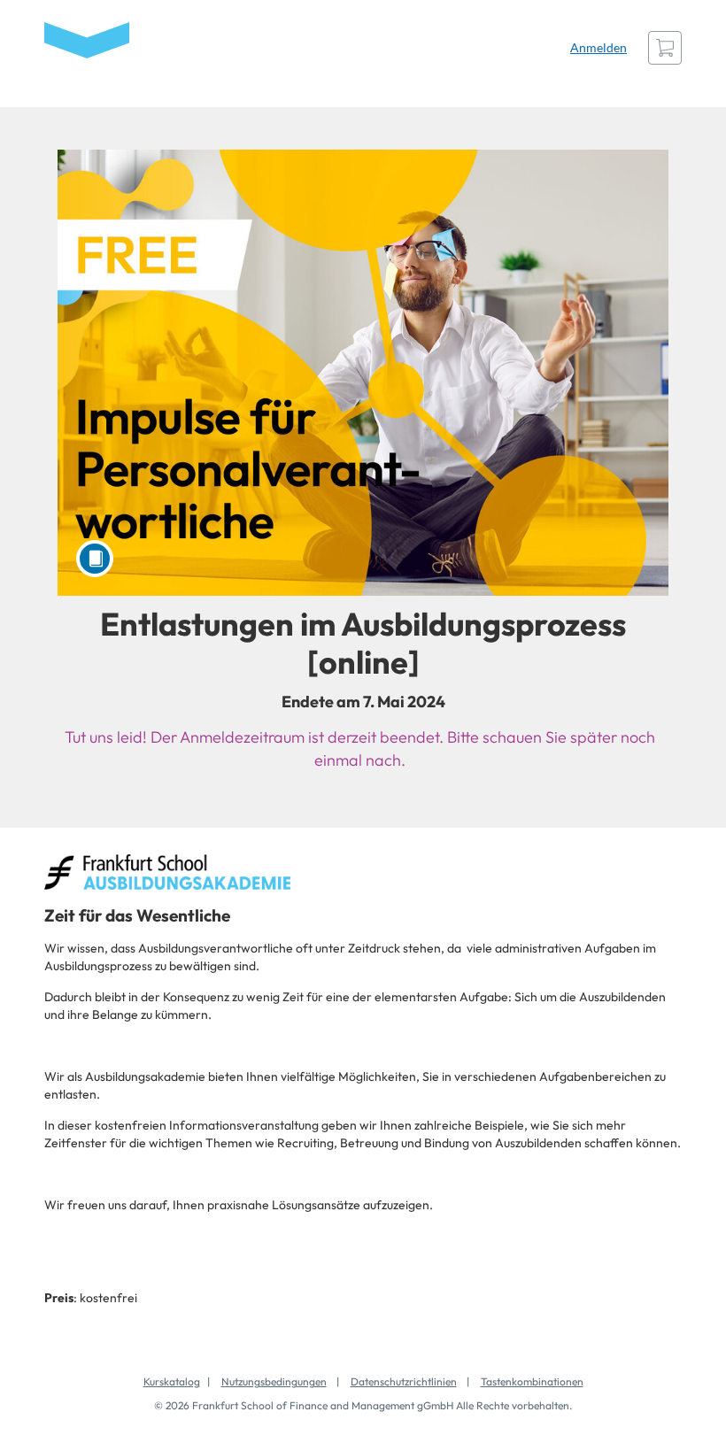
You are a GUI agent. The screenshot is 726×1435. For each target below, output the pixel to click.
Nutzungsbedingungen (274, 1381)
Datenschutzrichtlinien (404, 1381)
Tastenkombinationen (532, 1381)
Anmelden (598, 47)
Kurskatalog (171, 1381)
